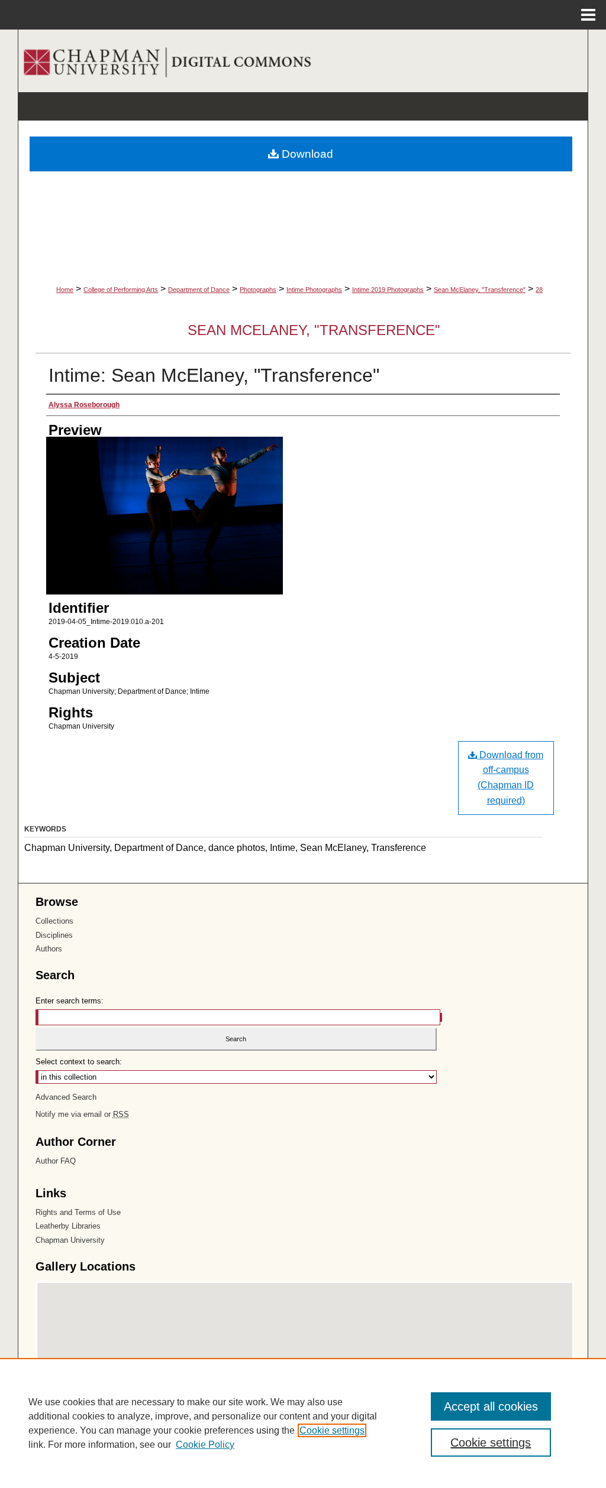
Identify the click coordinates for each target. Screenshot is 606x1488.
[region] (303, 1423)
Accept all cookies (491, 1406)
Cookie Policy (205, 1445)
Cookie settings (332, 1430)
